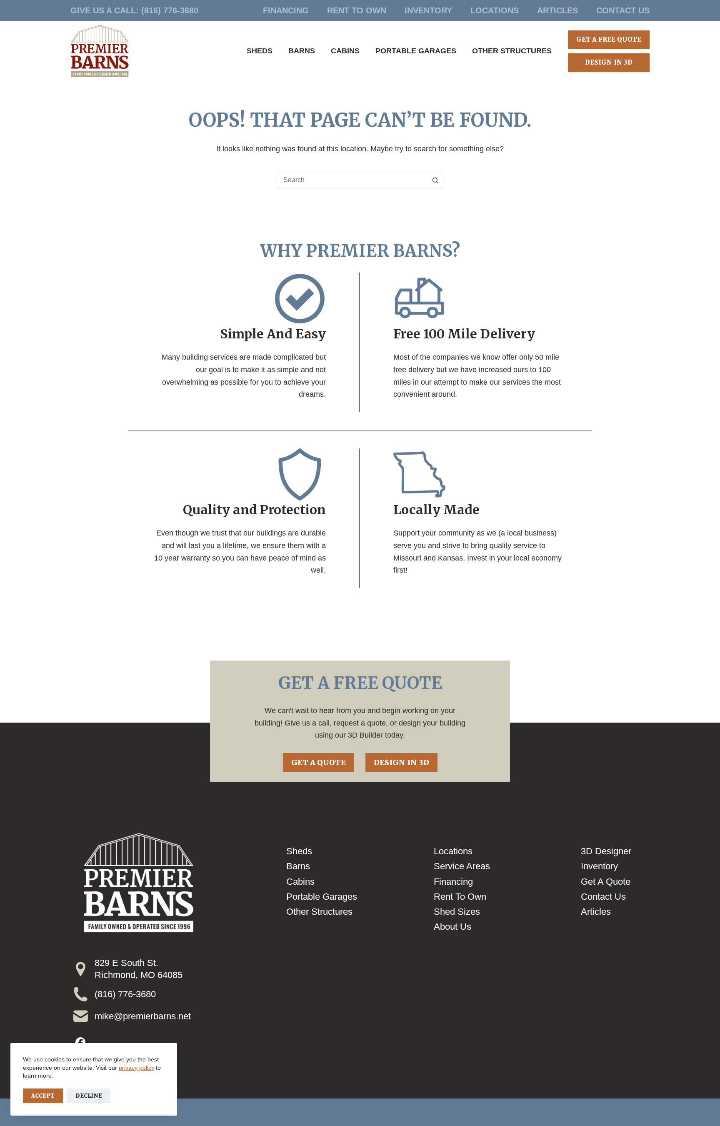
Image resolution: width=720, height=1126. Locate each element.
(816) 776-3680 (169, 10)
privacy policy (136, 1067)
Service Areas (462, 866)
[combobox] (352, 180)
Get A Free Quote (608, 39)
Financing (286, 10)
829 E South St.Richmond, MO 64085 (138, 969)
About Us (452, 926)
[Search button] (435, 180)
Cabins (345, 51)
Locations (494, 10)
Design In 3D (608, 62)
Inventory (428, 10)
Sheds (259, 51)
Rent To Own (356, 10)
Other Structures (512, 51)
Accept (43, 1095)
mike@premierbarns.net (143, 1016)
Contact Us (623, 10)
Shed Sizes (457, 911)
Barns (301, 51)
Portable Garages (415, 51)
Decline (88, 1095)
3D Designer (606, 851)
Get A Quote (318, 762)
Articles (557, 10)
